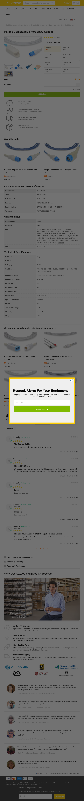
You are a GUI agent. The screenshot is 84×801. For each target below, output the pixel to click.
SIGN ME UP (42, 409)
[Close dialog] (71, 380)
